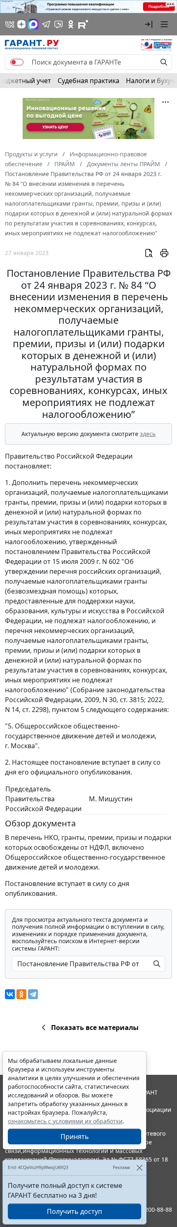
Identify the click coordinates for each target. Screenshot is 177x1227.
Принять (75, 1136)
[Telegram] (33, 994)
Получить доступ (74, 1211)
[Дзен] (21, 24)
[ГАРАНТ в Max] (33, 24)
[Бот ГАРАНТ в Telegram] (58, 24)
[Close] (139, 1167)
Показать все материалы (95, 1027)
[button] (148, 24)
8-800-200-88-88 (150, 1209)
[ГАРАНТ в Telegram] (46, 24)
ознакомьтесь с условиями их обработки (65, 1121)
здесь (148, 434)
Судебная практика (88, 80)
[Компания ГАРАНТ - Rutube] (83, 24)
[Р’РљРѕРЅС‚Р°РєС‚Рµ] (10, 994)
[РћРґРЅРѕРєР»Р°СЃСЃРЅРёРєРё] (21, 994)
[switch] (16, 62)
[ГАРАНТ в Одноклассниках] (71, 24)
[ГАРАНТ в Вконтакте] (10, 24)
